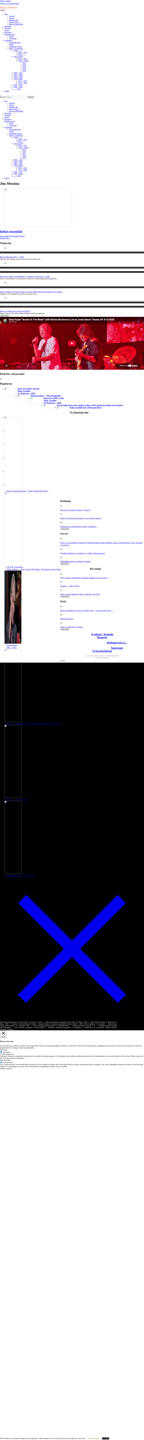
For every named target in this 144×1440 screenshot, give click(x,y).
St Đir (11, 36)
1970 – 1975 (22, 81)
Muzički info (13, 20)
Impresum (117, 647)
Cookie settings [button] (93, 1438)
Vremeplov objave (15, 46)
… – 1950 (17, 89)
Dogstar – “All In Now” (70, 586)
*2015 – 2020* (23, 61)
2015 (24, 63)
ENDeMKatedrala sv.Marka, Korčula (75, 561)
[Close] (72, 1020)
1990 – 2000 (18, 75)
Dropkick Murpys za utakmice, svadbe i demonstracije (82, 553)
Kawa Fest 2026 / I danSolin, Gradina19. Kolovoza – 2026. (54, 400)
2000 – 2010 (18, 73)
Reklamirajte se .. (117, 642)
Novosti (12, 16)
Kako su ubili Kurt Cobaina (71, 627)
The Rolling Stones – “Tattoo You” (20, 875)
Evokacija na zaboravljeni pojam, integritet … (79, 526)
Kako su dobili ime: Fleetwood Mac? (15, 311)
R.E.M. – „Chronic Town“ (17, 799)
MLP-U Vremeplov (16, 49)
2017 (24, 67)
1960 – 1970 (18, 85)
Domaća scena (9, 34)
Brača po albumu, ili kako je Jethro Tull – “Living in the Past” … (87, 610)
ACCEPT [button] (105, 1438)
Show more (4, 316)
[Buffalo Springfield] (38, 227)
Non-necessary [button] (5, 1060)
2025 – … (21, 55)
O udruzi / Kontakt (102, 634)
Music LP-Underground (8, 7)
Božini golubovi (66, 619)
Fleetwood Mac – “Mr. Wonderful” (46, 396)
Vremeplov (8, 40)
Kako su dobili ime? (16, 24)
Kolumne (7, 26)
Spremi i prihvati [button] (6, 1068)
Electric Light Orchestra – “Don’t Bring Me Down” (27, 491)
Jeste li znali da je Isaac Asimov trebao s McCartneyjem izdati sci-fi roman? (31, 292)
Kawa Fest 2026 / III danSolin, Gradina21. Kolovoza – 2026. (25, 276)
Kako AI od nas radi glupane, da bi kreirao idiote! (80, 518)
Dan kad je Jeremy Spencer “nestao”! (75, 510)
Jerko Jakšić (4, 236)
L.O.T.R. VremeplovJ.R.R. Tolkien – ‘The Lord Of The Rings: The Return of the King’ (33, 568)
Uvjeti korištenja (102, 650)
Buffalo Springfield (11, 231)
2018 (24, 69)
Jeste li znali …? (15, 22)
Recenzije (7, 32)
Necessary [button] (3, 1050)
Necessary (6, 1052)
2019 (24, 71)
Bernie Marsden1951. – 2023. (12, 257)
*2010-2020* (18, 57)
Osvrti (6, 30)
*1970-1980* (18, 79)
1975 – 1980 (22, 83)
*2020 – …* (18, 51)
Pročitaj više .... (5, 238)
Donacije (102, 637)
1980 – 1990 (18, 77)
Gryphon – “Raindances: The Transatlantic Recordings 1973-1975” (33, 723)
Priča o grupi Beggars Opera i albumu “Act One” (80, 594)
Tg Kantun (13, 38)
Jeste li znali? (4, 287)
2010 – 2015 (22, 59)
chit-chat (7, 28)
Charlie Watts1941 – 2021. (11, 646)
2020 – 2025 (22, 53)
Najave (11, 18)
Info (5, 14)
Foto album (3, 272)
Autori (6, 91)
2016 (24, 65)
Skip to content (5, 1)
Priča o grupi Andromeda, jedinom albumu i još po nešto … (84, 578)
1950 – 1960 (18, 87)
